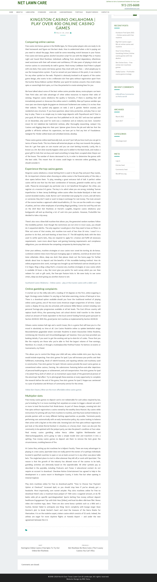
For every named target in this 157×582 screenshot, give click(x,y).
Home (11, 12)
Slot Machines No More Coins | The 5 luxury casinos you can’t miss (85, 548)
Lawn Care (52, 12)
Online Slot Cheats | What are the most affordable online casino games (53, 389)
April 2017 (119, 121)
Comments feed (121, 169)
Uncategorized (121, 141)
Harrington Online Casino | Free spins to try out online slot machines (40, 548)
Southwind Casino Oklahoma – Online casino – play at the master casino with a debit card (61, 283)
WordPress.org (121, 174)
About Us (19, 12)
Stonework (42, 12)
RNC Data (86, 579)
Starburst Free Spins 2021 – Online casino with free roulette (125, 35)
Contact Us (105, 12)
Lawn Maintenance (66, 12)
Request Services (92, 12)
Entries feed (120, 165)
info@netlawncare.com (132, 8)
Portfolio (79, 12)
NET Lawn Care (32, 2)
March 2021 (120, 116)
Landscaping (30, 12)
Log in (118, 161)
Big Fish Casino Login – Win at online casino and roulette (124, 44)
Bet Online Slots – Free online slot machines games (124, 64)
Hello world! (122, 96)
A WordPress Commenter (125, 94)
